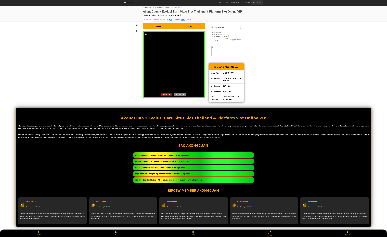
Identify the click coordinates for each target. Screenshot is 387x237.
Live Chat (348, 234)
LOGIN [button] (165, 94)
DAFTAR (189, 26)
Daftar (193, 234)
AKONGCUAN (147, 8)
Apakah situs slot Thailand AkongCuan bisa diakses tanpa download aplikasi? (168, 180)
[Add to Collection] (137, 31)
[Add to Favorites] (137, 25)
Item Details (147, 20)
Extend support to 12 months (227, 40)
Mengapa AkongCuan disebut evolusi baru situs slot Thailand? (162, 161)
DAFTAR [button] (178, 94)
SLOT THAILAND (158, 8)
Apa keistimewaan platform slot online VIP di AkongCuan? (160, 167)
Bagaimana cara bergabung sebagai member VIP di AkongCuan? (162, 173)
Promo (39, 234)
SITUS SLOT (178, 8)
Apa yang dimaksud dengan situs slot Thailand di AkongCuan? (162, 155)
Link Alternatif (269, 234)
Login (116, 234)
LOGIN (158, 26)
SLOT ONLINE (169, 8)
